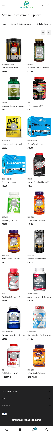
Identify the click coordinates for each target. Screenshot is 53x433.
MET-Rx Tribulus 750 (11, 297)
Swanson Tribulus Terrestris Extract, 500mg (39, 68)
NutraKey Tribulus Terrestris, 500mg (10, 221)
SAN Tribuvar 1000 (10, 373)
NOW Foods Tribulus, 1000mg (36, 373)
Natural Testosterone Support (21, 24)
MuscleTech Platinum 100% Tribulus (36, 259)
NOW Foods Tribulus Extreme (11, 259)
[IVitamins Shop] (26, 4)
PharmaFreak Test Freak (12, 144)
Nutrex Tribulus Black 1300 (38, 182)
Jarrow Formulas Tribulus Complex (38, 297)
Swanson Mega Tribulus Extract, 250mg (12, 106)
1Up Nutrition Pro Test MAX (39, 335)
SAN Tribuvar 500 (35, 106)
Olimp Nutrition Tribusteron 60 (9, 183)
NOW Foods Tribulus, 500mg (36, 221)
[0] (33, 429)
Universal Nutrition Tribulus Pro (10, 68)
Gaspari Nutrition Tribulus (13, 335)
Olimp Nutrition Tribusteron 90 (34, 144)
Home (4, 24)
